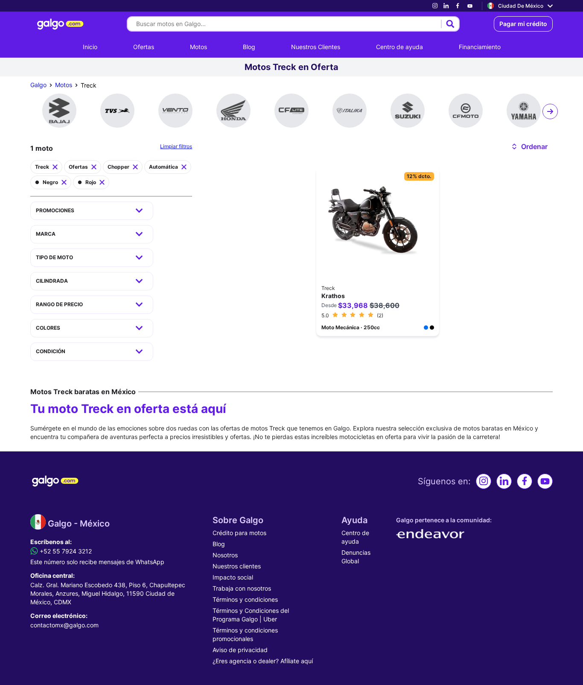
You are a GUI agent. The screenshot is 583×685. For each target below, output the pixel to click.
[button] (529, 146)
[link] (434, 6)
